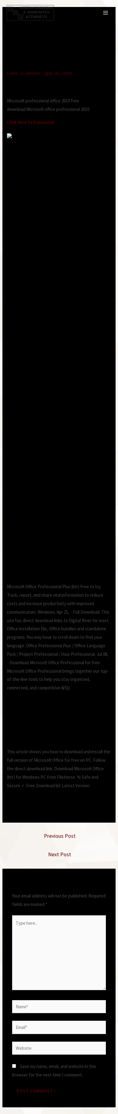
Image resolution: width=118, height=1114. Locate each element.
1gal (48, 73)
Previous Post (60, 835)
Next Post (59, 854)
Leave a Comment (24, 73)
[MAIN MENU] (105, 12)
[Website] (59, 1049)
